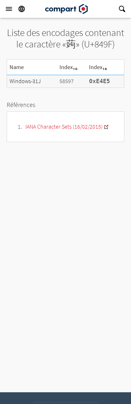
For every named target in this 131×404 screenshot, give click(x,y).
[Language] (21, 9)
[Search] (122, 9)
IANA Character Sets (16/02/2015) (64, 126)
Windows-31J (25, 81)
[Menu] (9, 9)
